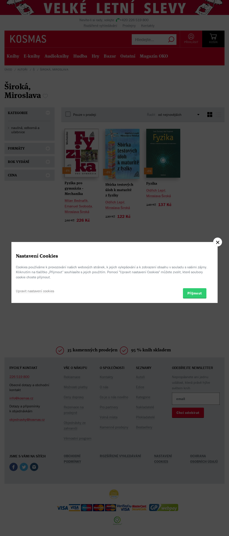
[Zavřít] (217, 242)
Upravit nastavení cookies (35, 291)
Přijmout (194, 293)
